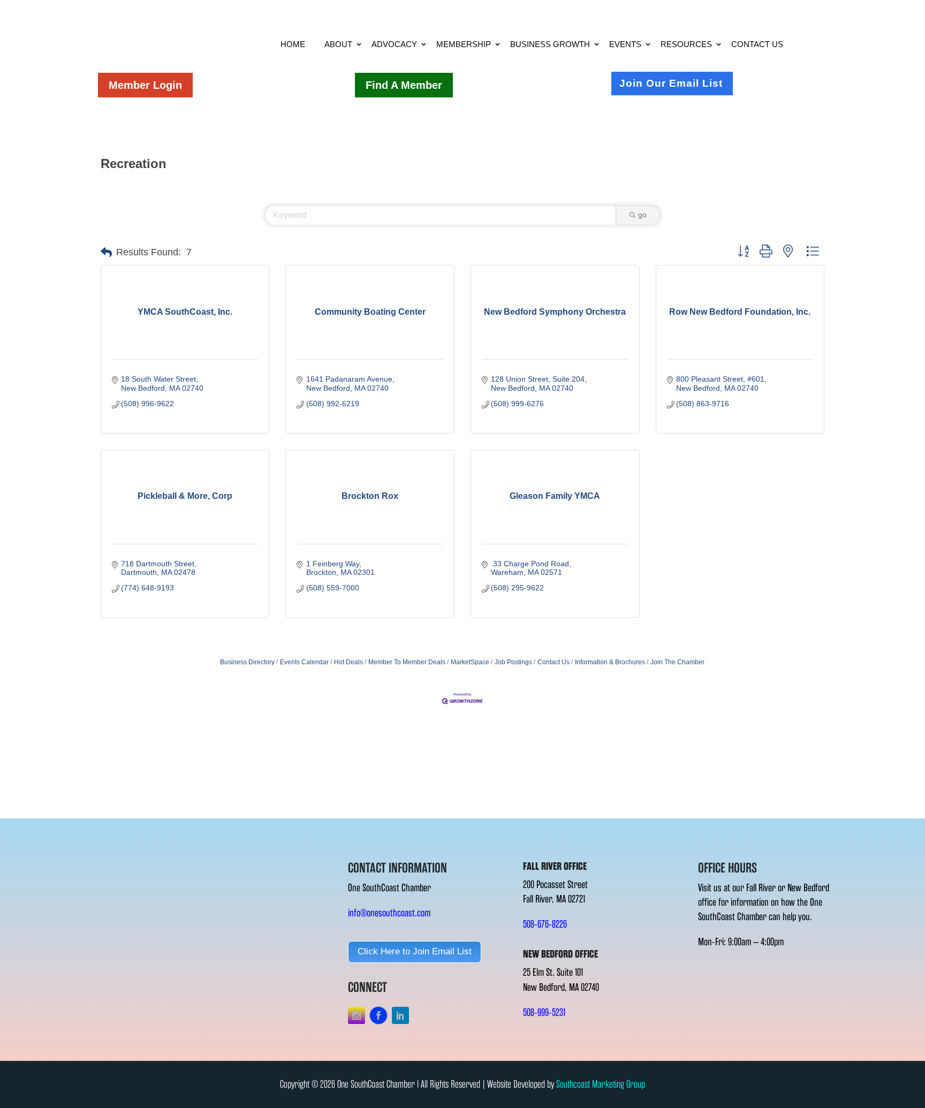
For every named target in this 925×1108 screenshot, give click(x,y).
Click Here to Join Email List (415, 951)
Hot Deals (348, 662)
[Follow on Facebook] (378, 1015)
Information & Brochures (610, 662)
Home (292, 44)
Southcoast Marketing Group (600, 1084)
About (338, 44)
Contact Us (757, 44)
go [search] (642, 214)
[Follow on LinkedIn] (400, 1015)
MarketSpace (470, 662)
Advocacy (394, 44)
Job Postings (513, 662)
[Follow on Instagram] (356, 1015)
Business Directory (247, 662)
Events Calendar (304, 662)
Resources (686, 44)
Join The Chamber (677, 662)
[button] (106, 252)
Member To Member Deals (406, 662)
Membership (463, 44)
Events (625, 44)
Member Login (145, 85)
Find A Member (404, 85)
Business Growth (550, 44)
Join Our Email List (671, 83)
